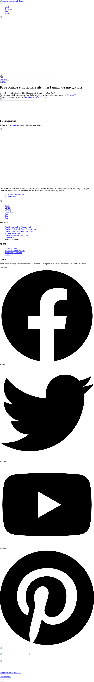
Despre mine (9, 9)
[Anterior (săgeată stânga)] (1, 681)
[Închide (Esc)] (8, 679)
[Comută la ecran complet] (3, 679)
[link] (71, 95)
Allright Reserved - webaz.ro (10, 673)
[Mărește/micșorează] (1, 679)
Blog (6, 11)
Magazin (8, 13)
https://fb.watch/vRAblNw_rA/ (35, 97)
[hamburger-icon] (1, 3)
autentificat (14, 125)
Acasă (7, 7)
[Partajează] (5, 679)
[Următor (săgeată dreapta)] (3, 681)
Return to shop (5, 677)
